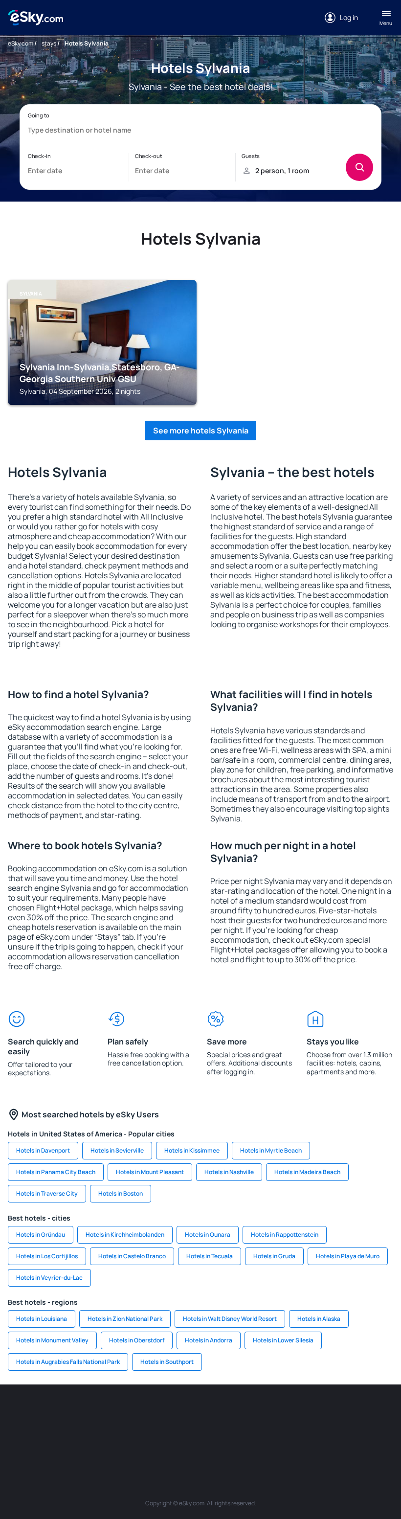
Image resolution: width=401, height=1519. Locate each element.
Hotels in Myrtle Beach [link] (271, 1150)
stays (49, 43)
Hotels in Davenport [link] (43, 1150)
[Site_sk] (259, 1414)
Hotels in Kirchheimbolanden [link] (125, 1234)
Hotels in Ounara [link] (207, 1234)
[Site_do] (347, 1414)
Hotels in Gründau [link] (40, 1234)
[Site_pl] (112, 1414)
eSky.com (20, 43)
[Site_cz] (200, 1414)
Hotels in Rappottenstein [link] (284, 1234)
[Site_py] (259, 1437)
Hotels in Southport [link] (167, 1362)
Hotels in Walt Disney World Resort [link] (230, 1319)
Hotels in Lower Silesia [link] (283, 1340)
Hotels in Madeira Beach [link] (307, 1172)
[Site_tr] (171, 1414)
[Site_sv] (141, 1437)
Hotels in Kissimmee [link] (192, 1150)
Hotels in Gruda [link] (274, 1256)
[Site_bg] (83, 1414)
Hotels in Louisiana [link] (41, 1319)
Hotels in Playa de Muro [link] (347, 1256)
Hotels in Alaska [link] (318, 1319)
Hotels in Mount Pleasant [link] (150, 1172)
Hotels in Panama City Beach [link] (55, 1172)
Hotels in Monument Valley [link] (52, 1340)
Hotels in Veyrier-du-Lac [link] (49, 1277)
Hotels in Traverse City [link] (47, 1193)
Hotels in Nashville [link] (229, 1172)
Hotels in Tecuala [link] (209, 1256)
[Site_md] (230, 1414)
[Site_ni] (171, 1437)
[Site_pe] (141, 1414)
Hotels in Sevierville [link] (117, 1150)
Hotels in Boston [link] (120, 1193)
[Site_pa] (376, 1414)
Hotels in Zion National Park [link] (125, 1319)
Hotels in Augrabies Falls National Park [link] (68, 1362)
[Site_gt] (200, 1437)
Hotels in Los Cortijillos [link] (47, 1256)
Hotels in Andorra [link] (208, 1340)
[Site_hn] (230, 1437)
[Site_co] (318, 1414)
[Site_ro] (53, 1414)
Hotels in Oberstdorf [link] (136, 1340)
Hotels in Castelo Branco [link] (132, 1256)
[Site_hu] (288, 1414)
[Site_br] (24, 1414)
